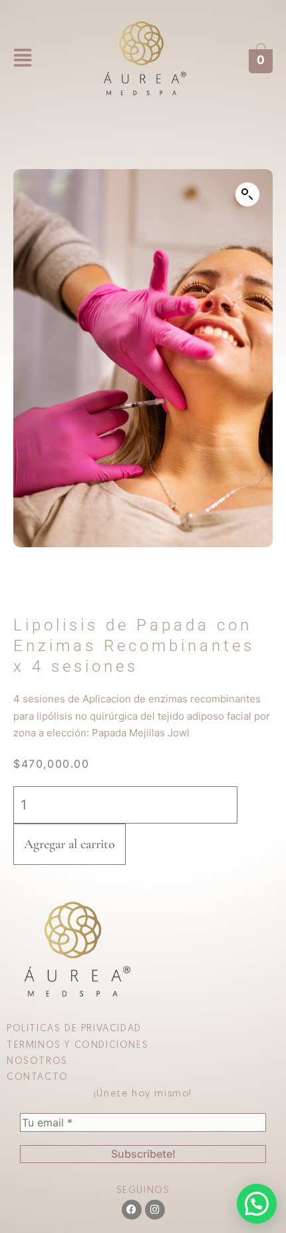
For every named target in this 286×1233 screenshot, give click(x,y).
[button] (22, 58)
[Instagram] (155, 1210)
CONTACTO (38, 1078)
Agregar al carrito (69, 844)
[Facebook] (132, 1210)
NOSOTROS (37, 1062)
